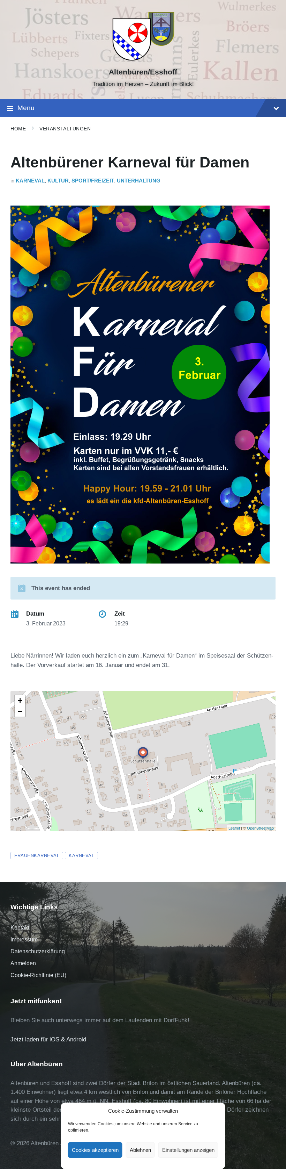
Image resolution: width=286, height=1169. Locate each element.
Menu (26, 108)
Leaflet (234, 828)
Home (18, 128)
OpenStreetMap (260, 828)
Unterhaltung (138, 181)
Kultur (58, 181)
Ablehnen (140, 1150)
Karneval (30, 181)
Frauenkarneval (36, 855)
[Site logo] (143, 60)
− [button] (20, 711)
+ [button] (20, 700)
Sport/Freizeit (93, 181)
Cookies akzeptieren (95, 1150)
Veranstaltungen (65, 128)
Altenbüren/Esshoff (143, 72)
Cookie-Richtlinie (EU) (38, 975)
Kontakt (19, 928)
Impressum (24, 939)
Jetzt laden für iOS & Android (48, 1039)
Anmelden (23, 963)
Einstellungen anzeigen (188, 1150)
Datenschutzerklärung (37, 951)
